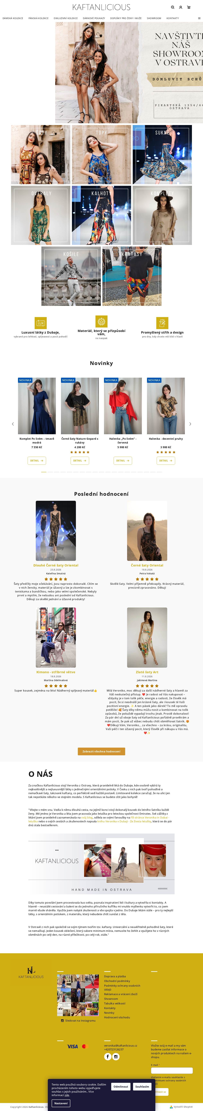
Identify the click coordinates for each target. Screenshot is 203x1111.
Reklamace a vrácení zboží (121, 994)
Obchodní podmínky (117, 981)
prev (12, 424)
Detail (34, 460)
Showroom (111, 999)
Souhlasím (142, 1086)
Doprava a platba (115, 976)
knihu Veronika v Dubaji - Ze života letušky (124, 821)
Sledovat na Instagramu (80, 1020)
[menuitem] (13, 18)
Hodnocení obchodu (117, 1017)
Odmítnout (121, 1086)
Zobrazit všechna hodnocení (101, 751)
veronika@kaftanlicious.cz (120, 1045)
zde (67, 1095)
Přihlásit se (160, 1091)
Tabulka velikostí (114, 1003)
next (190, 424)
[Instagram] (116, 1056)
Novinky (109, 1013)
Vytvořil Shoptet (183, 1106)
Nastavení (61, 1103)
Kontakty (110, 1008)
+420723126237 (114, 1049)
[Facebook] (108, 1056)
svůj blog (87, 817)
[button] (10, 72)
